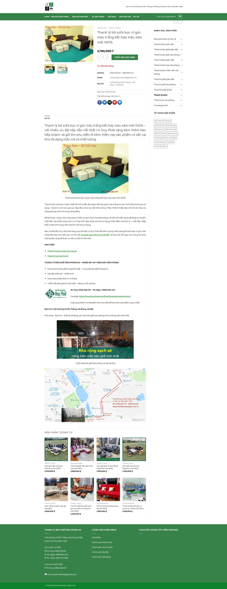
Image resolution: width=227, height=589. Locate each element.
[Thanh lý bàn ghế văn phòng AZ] (58, 6)
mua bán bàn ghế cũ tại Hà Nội (95, 235)
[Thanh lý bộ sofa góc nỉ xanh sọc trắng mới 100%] (134, 489)
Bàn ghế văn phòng (60, 16)
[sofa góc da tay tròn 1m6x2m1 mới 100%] (134, 449)
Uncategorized (161, 105)
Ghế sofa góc (171, 125)
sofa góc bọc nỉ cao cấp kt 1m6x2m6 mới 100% (107, 467)
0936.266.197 (115, 73)
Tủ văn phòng (98, 16)
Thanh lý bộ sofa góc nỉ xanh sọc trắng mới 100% (133, 507)
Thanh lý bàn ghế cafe (164, 44)
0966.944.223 (128, 73)
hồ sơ (157, 133)
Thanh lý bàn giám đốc (164, 60)
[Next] (89, 44)
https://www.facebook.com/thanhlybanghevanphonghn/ (105, 296)
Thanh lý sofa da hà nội (57, 256)
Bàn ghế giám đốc (80, 16)
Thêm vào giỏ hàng (124, 57)
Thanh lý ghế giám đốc (164, 79)
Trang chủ (101, 28)
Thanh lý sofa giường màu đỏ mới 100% (107, 507)
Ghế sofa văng (171, 129)
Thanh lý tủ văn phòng (164, 100)
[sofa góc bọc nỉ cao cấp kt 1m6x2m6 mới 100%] (108, 449)
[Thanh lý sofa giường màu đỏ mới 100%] (108, 489)
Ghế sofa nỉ (159, 129)
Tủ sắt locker (159, 142)
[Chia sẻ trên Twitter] (104, 102)
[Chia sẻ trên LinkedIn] (119, 102)
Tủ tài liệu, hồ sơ (161, 146)
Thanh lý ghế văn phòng (165, 84)
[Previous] (49, 44)
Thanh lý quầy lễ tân (163, 90)
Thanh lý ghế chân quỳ (169, 133)
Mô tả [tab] (47, 118)
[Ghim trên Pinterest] (114, 102)
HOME (47, 16)
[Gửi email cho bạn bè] (109, 102)
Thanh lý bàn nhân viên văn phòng (166, 72)
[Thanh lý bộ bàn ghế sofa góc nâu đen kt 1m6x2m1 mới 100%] (82, 489)
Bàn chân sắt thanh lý (163, 120)
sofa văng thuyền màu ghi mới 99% (55, 507)
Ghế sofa (112, 16)
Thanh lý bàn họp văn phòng (166, 65)
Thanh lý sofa (160, 95)
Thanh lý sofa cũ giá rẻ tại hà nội (62, 251)
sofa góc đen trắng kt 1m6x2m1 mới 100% (54, 467)
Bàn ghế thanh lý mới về (165, 39)
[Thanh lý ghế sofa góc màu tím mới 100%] (82, 449)
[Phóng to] (48, 59)
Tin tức (136, 16)
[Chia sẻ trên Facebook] (99, 102)
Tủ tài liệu (170, 142)
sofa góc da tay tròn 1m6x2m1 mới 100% (130, 467)
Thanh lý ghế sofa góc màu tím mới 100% (82, 467)
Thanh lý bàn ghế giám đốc (166, 49)
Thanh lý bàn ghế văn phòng (166, 55)
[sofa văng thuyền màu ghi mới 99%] (56, 489)
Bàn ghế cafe (125, 16)
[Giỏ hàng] (180, 17)
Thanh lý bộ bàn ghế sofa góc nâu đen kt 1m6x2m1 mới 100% (81, 509)
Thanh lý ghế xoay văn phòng (165, 138)
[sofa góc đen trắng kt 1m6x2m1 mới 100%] (56, 449)
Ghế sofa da (159, 125)
